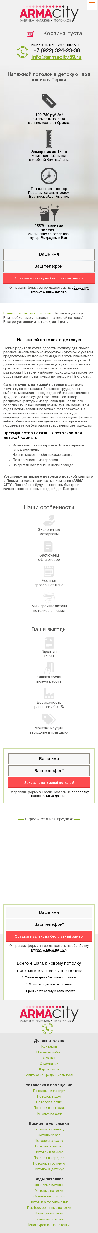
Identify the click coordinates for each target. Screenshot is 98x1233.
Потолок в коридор (49, 1158)
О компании (49, 1064)
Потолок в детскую (49, 1169)
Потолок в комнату (49, 1129)
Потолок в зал (49, 1135)
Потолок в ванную (49, 1152)
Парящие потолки (49, 1213)
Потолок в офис (49, 1102)
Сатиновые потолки (49, 1196)
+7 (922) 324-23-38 (56, 50)
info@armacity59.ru (56, 57)
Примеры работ (49, 1052)
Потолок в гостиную (49, 1163)
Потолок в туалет (49, 1146)
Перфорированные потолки (49, 1208)
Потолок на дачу (49, 1113)
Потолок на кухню (49, 1140)
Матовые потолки (49, 1191)
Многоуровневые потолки (49, 1225)
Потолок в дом (49, 1096)
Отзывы (49, 1058)
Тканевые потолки (49, 1219)
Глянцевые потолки (49, 1185)
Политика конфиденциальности (49, 1075)
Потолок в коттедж (49, 1108)
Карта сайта (49, 1069)
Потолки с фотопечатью (49, 1202)
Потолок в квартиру (49, 1091)
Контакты (49, 1046)
